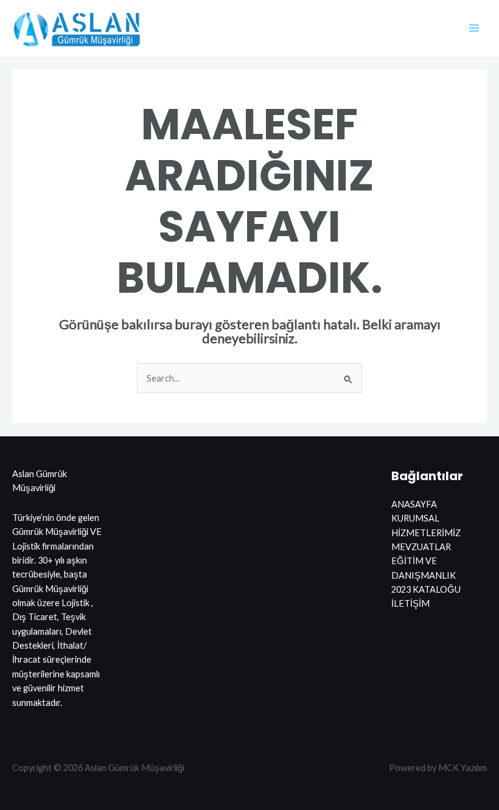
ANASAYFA (414, 504)
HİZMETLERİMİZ (426, 533)
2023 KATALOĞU (426, 589)
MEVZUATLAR (421, 547)
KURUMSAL (415, 518)
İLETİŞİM (410, 603)
